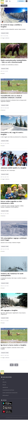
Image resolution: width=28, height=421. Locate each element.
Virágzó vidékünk (5, 38)
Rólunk (4, 384)
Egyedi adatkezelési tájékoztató (10, 392)
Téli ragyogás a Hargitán (9, 310)
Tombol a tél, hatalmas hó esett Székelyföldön (12, 274)
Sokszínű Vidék (4, 33)
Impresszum (5, 387)
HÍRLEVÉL (4, 382)
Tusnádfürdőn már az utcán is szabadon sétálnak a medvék (11, 96)
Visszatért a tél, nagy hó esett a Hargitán (12, 133)
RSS (3, 379)
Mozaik (3, 73)
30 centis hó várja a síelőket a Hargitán (11, 26)
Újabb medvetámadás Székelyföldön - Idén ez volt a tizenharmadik (14, 61)
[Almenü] (6, 1)
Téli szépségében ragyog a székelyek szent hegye (14, 239)
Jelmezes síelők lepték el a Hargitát (13, 168)
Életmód (3, 110)
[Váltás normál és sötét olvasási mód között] (10, 1)
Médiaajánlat (6, 395)
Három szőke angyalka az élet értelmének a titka (11, 202)
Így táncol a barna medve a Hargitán (13, 345)
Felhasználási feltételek (8, 390)
